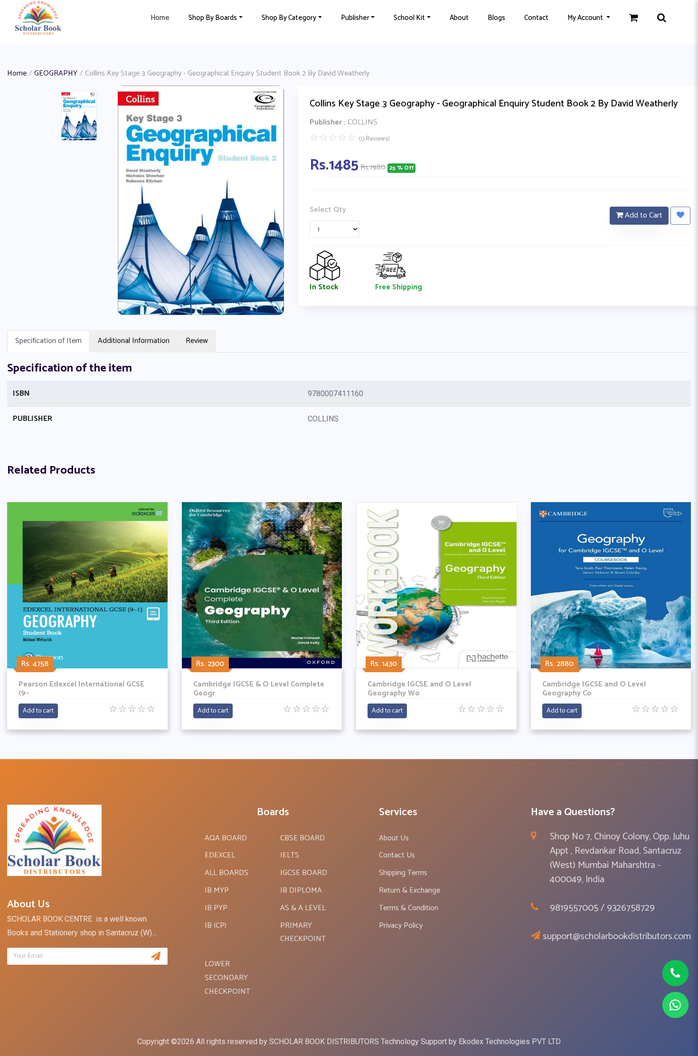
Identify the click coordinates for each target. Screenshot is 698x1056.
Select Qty (328, 209)
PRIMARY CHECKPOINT (303, 932)
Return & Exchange (409, 890)
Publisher (355, 18)
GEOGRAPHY (55, 73)
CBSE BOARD (302, 838)
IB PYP (216, 908)
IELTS (289, 855)
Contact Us (397, 855)
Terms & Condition (408, 908)
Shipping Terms (403, 872)
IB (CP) (215, 925)
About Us (394, 838)
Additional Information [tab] (134, 340)
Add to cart (38, 710)
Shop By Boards (213, 18)
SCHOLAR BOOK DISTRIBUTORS (324, 1041)
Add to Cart (642, 215)
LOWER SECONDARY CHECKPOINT (227, 978)
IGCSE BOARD (303, 872)
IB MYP (217, 890)
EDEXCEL (220, 855)
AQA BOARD (226, 838)
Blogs (496, 18)
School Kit (409, 18)
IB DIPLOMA (301, 890)
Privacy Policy (401, 925)
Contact (536, 18)
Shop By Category (289, 18)
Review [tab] (197, 340)
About (459, 18)
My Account (585, 18)
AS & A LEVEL (303, 908)
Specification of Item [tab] (48, 340)
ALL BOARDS (226, 872)
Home (160, 18)
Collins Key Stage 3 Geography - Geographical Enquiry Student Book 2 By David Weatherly (494, 104)
